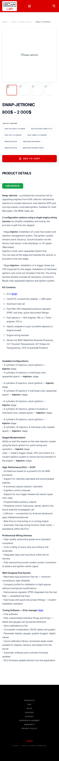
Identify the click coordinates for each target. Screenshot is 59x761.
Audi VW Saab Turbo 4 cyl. (42, 129)
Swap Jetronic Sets (22, 22)
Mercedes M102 (11, 141)
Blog (29, 708)
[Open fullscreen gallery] (29, 55)
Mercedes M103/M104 (31, 141)
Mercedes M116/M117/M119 (33, 148)
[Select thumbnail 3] (37, 90)
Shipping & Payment (29, 720)
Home (4, 22)
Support (29, 712)
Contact (29, 716)
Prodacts (29, 700)
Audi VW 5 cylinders (13, 135)
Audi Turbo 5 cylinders (37, 135)
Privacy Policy (29, 728)
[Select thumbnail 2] (24, 90)
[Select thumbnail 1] (12, 90)
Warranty (29, 724)
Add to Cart (31, 158)
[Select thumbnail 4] (49, 90)
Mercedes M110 (11, 148)
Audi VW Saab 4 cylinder (15, 129)
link (41, 610)
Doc (29, 704)
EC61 (14, 294)
